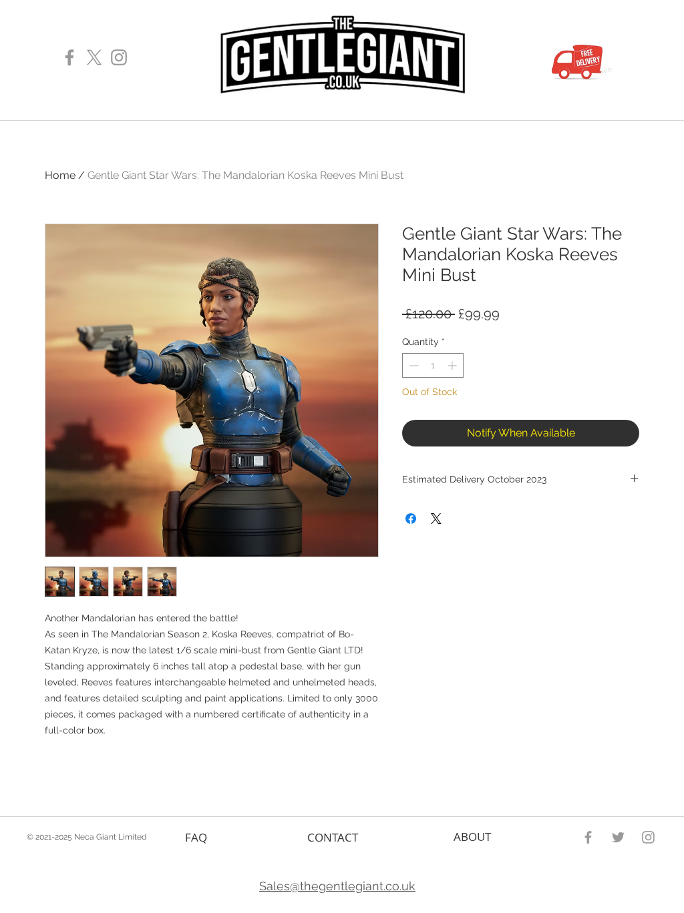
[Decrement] (412, 365)
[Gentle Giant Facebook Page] (69, 57)
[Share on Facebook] (411, 519)
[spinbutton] (433, 365)
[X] (94, 57)
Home (60, 175)
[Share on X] (436, 519)
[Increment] (453, 365)
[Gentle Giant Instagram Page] (119, 57)
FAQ (196, 837)
